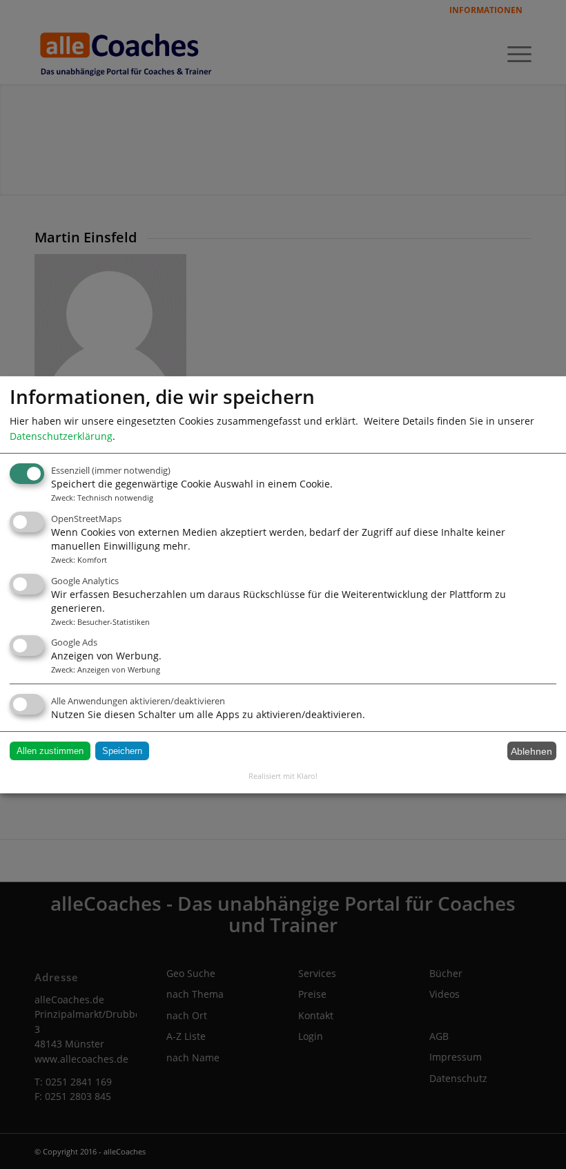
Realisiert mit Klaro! (283, 776)
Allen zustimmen (50, 751)
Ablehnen (531, 751)
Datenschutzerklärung (61, 435)
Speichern (122, 751)
